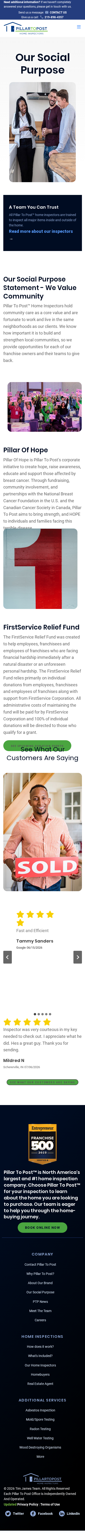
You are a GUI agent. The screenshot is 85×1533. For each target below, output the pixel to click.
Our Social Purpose (40, 1292)
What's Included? (40, 1356)
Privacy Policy (21, 1504)
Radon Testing (40, 1429)
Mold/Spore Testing (40, 1419)
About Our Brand (40, 1283)
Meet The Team (40, 1311)
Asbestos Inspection (40, 1410)
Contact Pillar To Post (40, 1264)
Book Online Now (42, 1227)
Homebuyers (40, 1374)
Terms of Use (50, 1504)
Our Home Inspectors (40, 1365)
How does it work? (40, 1346)
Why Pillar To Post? (40, 1274)
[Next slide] (77, 957)
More (40, 1456)
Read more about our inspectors (41, 231)
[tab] (35, 1014)
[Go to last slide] (7, 957)
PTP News (40, 1302)
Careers (40, 1320)
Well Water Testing (40, 1438)
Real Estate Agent (40, 1384)
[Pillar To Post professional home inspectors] (26, 27)
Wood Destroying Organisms (40, 1447)
